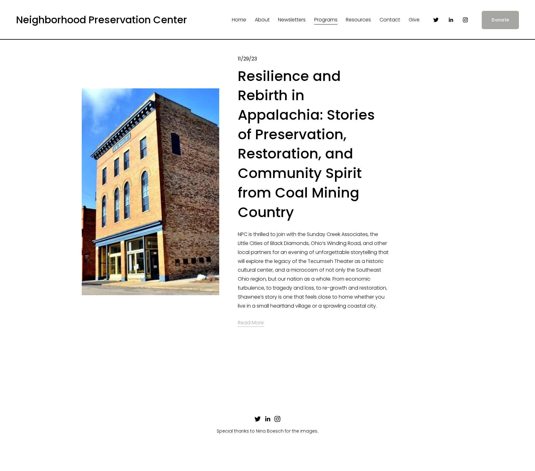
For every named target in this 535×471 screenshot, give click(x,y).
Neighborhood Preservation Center (101, 20)
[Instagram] (465, 20)
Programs (325, 19)
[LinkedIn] (451, 20)
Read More (251, 322)
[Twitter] (436, 20)
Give (414, 19)
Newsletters (292, 19)
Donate (500, 20)
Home (239, 19)
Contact (390, 19)
